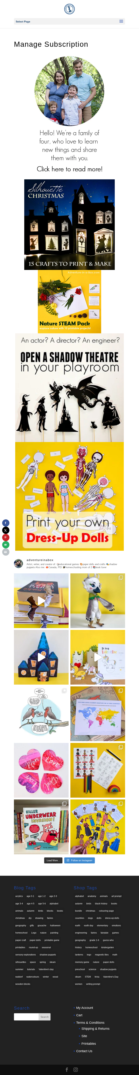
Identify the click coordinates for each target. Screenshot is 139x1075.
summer (19, 969)
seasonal (46, 947)
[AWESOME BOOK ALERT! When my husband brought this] (41, 826)
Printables (88, 1043)
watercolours (32, 977)
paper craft (20, 940)
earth (77, 925)
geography (20, 925)
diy (30, 918)
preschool (80, 969)
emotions (116, 925)
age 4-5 (30, 903)
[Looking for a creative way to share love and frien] (97, 657)
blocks (50, 911)
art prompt (116, 896)
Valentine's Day (110, 977)
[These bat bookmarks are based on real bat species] (41, 600)
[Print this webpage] (5, 552)
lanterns (79, 954)
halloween (55, 925)
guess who (108, 940)
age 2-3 (53, 896)
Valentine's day (46, 969)
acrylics (19, 896)
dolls (99, 918)
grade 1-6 (94, 940)
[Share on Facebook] (5, 523)
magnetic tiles (102, 954)
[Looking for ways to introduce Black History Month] (97, 770)
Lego (33, 933)
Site (84, 1036)
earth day (88, 925)
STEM (88, 977)
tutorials (31, 969)
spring (43, 962)
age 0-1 (30, 896)
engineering (81, 933)
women (78, 984)
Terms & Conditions (90, 1022)
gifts (32, 925)
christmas (20, 918)
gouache (42, 925)
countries (79, 918)
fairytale (104, 933)
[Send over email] (5, 544)
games (115, 933)
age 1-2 (42, 896)
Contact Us (84, 1051)
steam (53, 962)
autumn (30, 911)
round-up (33, 947)
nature (43, 933)
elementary (102, 925)
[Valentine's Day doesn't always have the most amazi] (41, 713)
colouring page (106, 911)
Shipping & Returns (95, 1028)
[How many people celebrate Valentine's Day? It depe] (97, 713)
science (92, 969)
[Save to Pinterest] (5, 537)
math (114, 954)
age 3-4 (19, 903)
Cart (79, 1015)
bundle (78, 911)
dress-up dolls (112, 918)
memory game (82, 962)
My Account (84, 1008)
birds (40, 911)
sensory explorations (25, 954)
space (33, 962)
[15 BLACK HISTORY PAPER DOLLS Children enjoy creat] (97, 826)
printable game (52, 940)
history (78, 947)
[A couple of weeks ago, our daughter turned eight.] (97, 600)
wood (55, 977)
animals (19, 911)
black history (101, 903)
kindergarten (107, 947)
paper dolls (35, 940)
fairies (50, 918)
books (60, 911)
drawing (39, 918)
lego (89, 954)
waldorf (19, 977)
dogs (90, 918)
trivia (97, 977)
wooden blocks (22, 984)
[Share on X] (5, 530)
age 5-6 (42, 903)
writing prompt (93, 984)
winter (46, 977)
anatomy (92, 896)
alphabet (54, 903)
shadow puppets (48, 954)
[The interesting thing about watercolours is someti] (41, 770)
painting (54, 933)
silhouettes (20, 962)
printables (20, 947)
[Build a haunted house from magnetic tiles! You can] (41, 657)
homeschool (21, 933)
